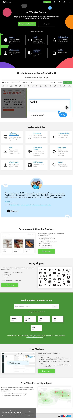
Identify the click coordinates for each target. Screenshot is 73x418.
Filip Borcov (7, 201)
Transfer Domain (32, 335)
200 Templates (38, 162)
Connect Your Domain (38, 148)
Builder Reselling (63, 37)
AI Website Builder (63, 133)
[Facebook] (62, 416)
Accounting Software (37, 51)
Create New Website (26, 24)
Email (35, 37)
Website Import (14, 50)
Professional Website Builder (14, 134)
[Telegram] (69, 416)
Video (48, 24)
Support (60, 162)
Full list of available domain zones (35, 337)
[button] (47, 2)
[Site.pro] (59, 416)
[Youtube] (64, 416)
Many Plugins (62, 148)
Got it (29, 412)
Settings (29, 415)
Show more (46, 251)
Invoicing (60, 50)
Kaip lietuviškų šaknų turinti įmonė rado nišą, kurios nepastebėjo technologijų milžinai (30, 205)
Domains (11, 37)
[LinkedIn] (67, 416)
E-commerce (37, 133)
